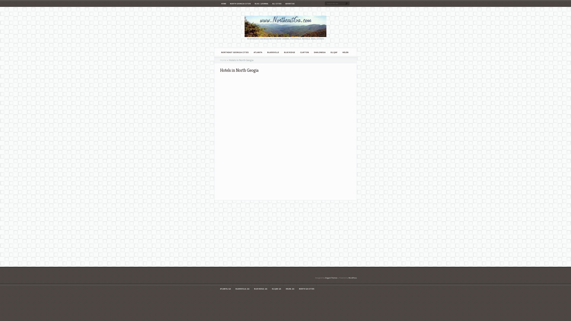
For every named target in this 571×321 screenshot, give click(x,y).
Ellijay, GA (276, 289)
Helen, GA (290, 289)
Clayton (304, 52)
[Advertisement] (285, 234)
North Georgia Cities (240, 4)
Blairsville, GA (242, 289)
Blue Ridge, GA (260, 289)
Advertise (290, 4)
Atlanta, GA (225, 289)
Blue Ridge (289, 52)
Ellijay (334, 52)
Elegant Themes (331, 278)
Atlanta (258, 52)
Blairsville (273, 52)
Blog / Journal (261, 4)
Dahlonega (319, 52)
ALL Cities (276, 4)
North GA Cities (306, 289)
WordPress (353, 278)
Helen (345, 52)
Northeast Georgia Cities (235, 52)
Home (223, 4)
